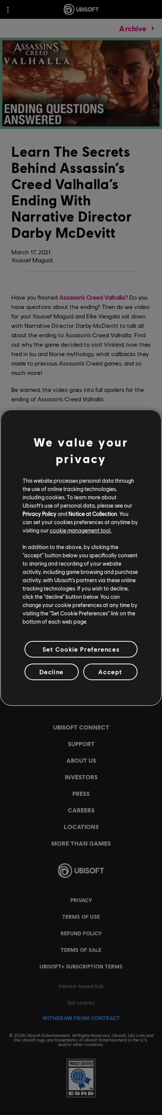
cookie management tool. (81, 530)
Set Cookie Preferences (81, 648)
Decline (52, 671)
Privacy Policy (40, 513)
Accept (110, 671)
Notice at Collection (93, 513)
